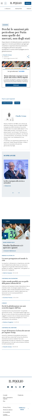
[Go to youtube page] (12, 386)
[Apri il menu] (2, 3)
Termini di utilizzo (7, 409)
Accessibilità (6, 411)
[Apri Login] (5, 3)
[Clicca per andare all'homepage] (16, 380)
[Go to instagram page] (20, 386)
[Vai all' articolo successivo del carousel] (18, 192)
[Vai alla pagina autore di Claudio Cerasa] (9, 116)
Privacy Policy (7, 406)
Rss (4, 400)
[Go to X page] (16, 386)
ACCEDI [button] (21, 71)
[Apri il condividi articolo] (28, 56)
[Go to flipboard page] (24, 386)
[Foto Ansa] (16, 230)
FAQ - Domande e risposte (8, 397)
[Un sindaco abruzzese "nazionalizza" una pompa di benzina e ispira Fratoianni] (16, 169)
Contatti (5, 394)
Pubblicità (20, 394)
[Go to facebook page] (8, 386)
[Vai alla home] (16, 3)
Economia (5, 25)
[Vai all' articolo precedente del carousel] (13, 192)
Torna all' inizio (22, 407)
